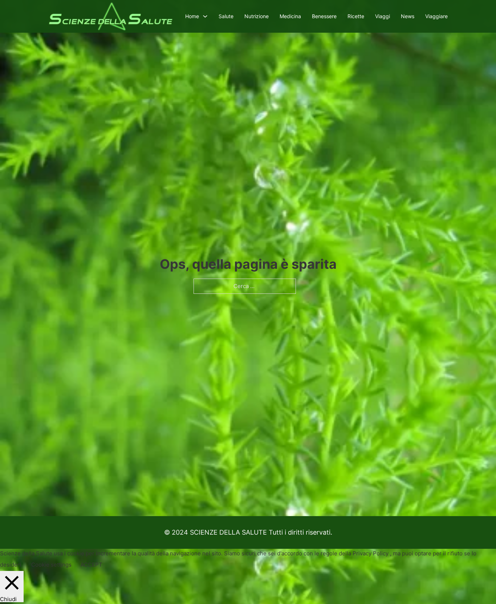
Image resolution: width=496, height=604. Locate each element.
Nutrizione (256, 16)
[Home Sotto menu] (205, 16)
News (407, 16)
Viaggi (382, 16)
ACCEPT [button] (91, 564)
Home (192, 16)
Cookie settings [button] (51, 564)
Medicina (290, 16)
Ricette (355, 16)
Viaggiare (436, 16)
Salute (226, 16)
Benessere (324, 16)
